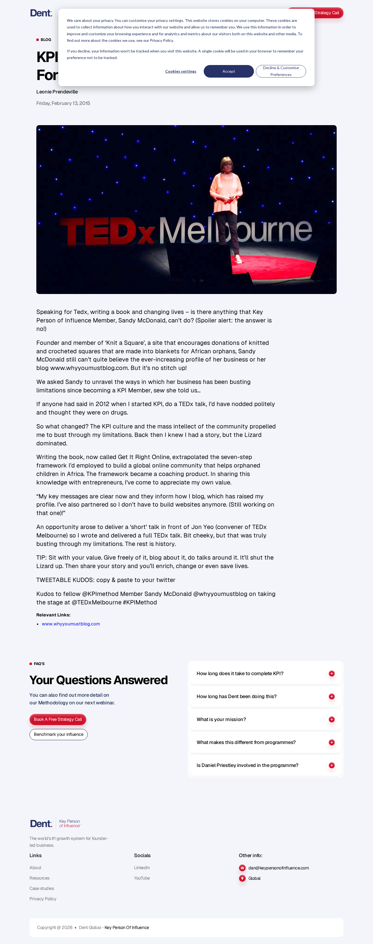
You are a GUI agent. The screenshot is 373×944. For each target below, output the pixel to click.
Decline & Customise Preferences (281, 71)
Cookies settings (180, 71)
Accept (229, 71)
